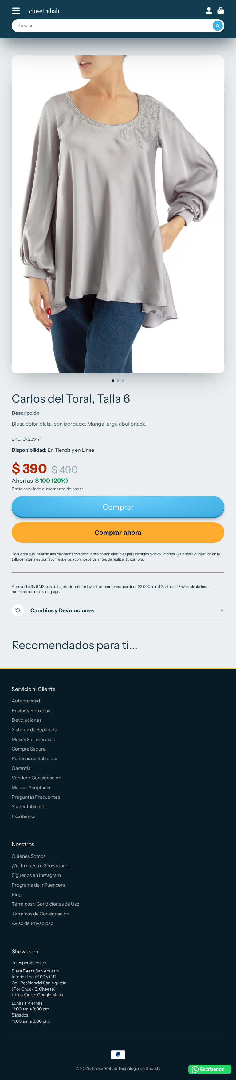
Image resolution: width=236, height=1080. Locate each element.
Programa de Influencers (38, 885)
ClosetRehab (104, 1068)
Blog (17, 894)
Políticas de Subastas (34, 758)
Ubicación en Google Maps (37, 995)
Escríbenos (23, 816)
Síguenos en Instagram (36, 875)
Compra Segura (28, 749)
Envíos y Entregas (31, 710)
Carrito (220, 10)
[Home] (44, 11)
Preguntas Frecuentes (36, 797)
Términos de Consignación (40, 914)
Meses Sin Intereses (33, 739)
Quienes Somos (28, 856)
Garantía (21, 768)
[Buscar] (218, 26)
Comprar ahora (118, 532)
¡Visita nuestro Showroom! (40, 866)
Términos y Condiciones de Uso (45, 904)
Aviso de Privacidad (32, 923)
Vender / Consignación (36, 778)
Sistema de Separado (34, 729)
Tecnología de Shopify (139, 1068)
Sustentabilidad (28, 806)
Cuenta (209, 10)
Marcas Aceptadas (31, 787)
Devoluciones (26, 720)
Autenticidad (26, 701)
